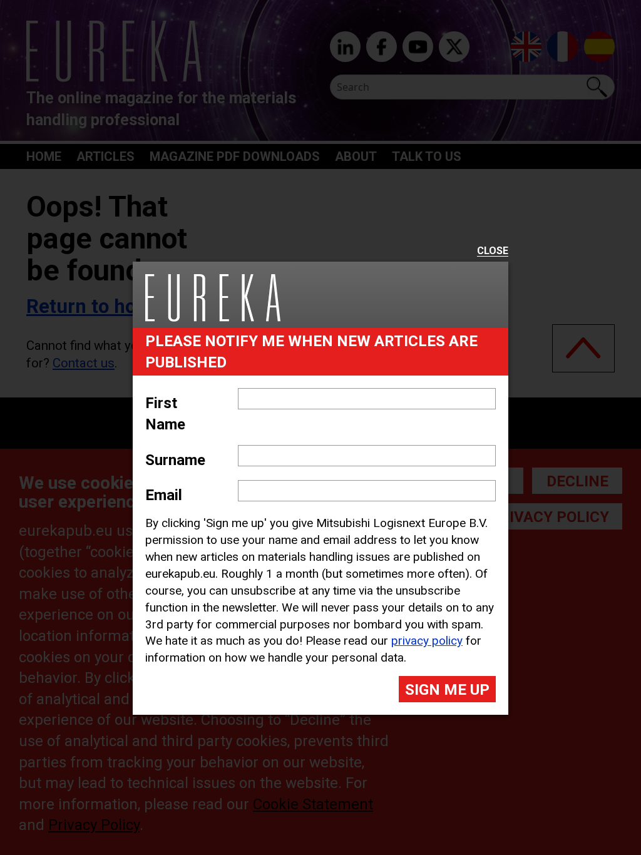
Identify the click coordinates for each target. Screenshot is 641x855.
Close (492, 251)
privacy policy (427, 640)
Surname (175, 460)
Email (163, 495)
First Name (165, 413)
